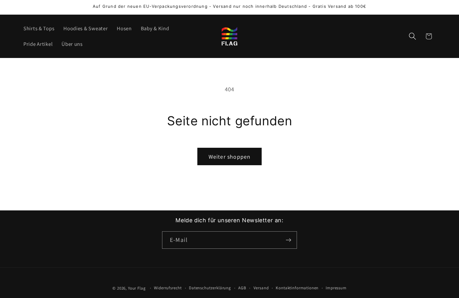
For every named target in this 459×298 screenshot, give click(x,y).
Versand (261, 288)
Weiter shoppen (230, 156)
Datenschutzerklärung (210, 288)
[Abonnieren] (288, 240)
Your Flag (137, 288)
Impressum (336, 288)
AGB (242, 288)
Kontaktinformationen (297, 288)
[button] (412, 36)
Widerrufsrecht (168, 288)
